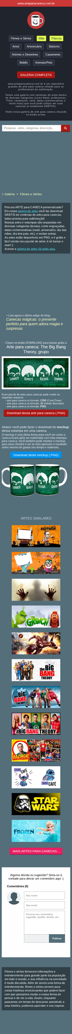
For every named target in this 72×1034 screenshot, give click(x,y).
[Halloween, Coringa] (36, 563)
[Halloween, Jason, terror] (36, 536)
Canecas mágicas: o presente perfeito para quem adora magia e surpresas (34, 324)
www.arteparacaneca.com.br (36, 3)
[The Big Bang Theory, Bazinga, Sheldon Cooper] (36, 750)
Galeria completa (36, 75)
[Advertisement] (36, 164)
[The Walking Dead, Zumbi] (36, 590)
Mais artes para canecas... (36, 851)
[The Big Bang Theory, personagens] (36, 724)
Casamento (52, 54)
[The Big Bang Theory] (36, 670)
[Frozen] (36, 831)
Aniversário (34, 46)
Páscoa (56, 38)
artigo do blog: (42, 315)
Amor (15, 46)
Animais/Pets (43, 62)
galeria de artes (28, 211)
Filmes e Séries (21, 38)
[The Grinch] (36, 616)
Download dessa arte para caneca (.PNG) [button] (36, 413)
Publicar (57, 938)
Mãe (41, 38)
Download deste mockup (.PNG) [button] (36, 455)
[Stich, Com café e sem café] (36, 777)
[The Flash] (36, 643)
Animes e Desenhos (25, 54)
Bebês (24, 62)
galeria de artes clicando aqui (36, 248)
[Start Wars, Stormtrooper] (36, 804)
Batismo (54, 46)
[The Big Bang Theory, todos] (36, 697)
